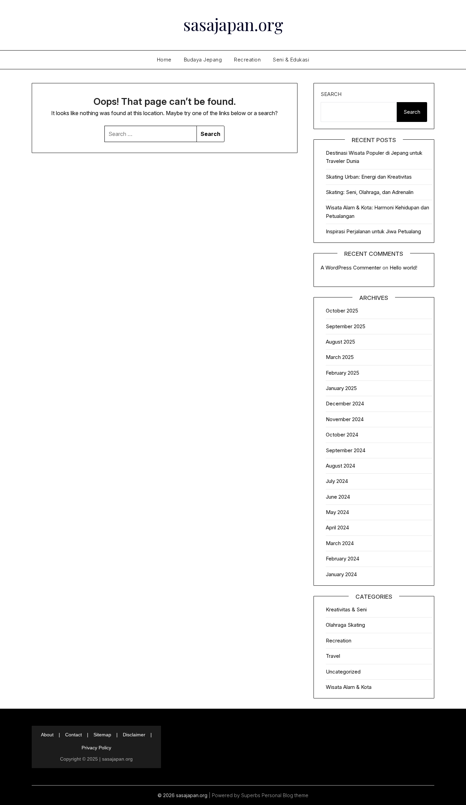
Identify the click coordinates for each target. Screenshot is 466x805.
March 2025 (340, 357)
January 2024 (341, 574)
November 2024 (345, 419)
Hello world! (403, 267)
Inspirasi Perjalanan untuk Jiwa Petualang (373, 231)
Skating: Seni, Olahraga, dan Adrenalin (369, 192)
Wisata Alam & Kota (349, 687)
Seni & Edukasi (291, 59)
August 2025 (340, 341)
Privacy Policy (96, 747)
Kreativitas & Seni (346, 609)
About (47, 734)
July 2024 (337, 481)
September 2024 (345, 450)
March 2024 (340, 543)
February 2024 (342, 558)
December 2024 (345, 403)
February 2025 (342, 373)
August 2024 (340, 465)
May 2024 (337, 512)
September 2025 (345, 326)
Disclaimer (134, 734)
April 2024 (337, 527)
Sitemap (102, 734)
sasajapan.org (233, 24)
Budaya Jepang (203, 59)
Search (331, 94)
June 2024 (338, 497)
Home (164, 59)
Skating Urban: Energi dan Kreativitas (369, 177)
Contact (73, 734)
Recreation (247, 59)
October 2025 (342, 310)
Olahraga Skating (345, 625)
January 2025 (341, 388)
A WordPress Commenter (351, 267)
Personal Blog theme (285, 795)
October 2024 (342, 434)
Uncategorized (343, 671)
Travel (333, 656)
